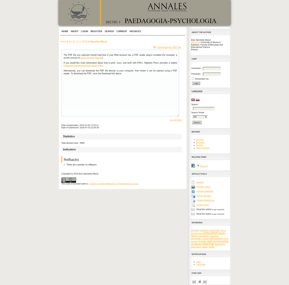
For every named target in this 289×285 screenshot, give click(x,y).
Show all (203, 166)
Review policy (203, 205)
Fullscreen (176, 120)
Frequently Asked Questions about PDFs (83, 65)
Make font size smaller (194, 281)
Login (84, 31)
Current (121, 31)
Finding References (205, 200)
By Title (199, 145)
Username (196, 68)
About (74, 31)
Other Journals (203, 148)
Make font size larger (205, 281)
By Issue (200, 139)
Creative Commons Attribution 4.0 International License (113, 184)
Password (195, 74)
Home (65, 31)
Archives (135, 31)
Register (96, 31)
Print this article (203, 187)
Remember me (202, 79)
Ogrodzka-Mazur (98, 41)
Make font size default (199, 281)
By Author (200, 142)
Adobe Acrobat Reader (91, 58)
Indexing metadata (205, 191)
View (198, 262)
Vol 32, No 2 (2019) (78, 41)
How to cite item (204, 196)
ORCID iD (195, 42)
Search (109, 31)
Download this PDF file (169, 47)
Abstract (200, 182)
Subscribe (200, 264)
